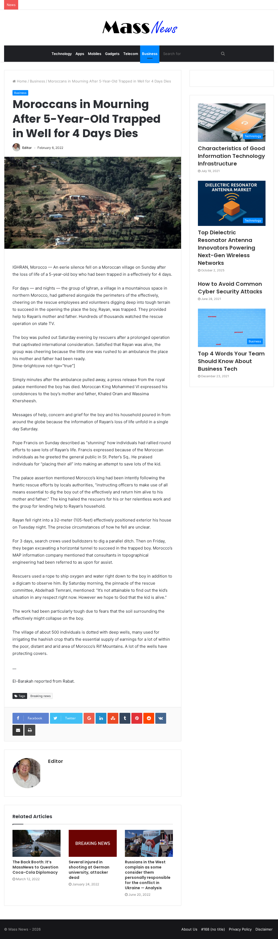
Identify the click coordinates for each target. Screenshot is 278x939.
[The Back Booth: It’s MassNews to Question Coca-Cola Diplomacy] (36, 843)
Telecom (130, 53)
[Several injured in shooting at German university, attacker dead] (93, 843)
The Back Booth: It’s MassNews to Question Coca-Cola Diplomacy (35, 867)
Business (149, 53)
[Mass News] (139, 28)
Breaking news (40, 696)
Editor (27, 148)
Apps (79, 53)
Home (21, 81)
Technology (62, 53)
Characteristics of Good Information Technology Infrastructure (231, 156)
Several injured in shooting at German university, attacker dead (89, 869)
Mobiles (94, 53)
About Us (189, 929)
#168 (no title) (213, 929)
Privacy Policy (240, 929)
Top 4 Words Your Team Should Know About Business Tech (231, 361)
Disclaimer (264, 929)
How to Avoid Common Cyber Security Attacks (230, 287)
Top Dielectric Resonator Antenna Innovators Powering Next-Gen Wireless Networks (226, 248)
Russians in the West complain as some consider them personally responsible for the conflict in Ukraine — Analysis (147, 875)
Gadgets (112, 53)
